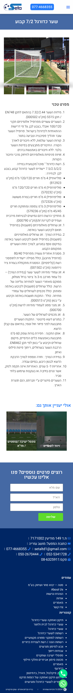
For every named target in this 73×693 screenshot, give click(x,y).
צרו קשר (58, 607)
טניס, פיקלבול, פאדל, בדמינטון (44, 673)
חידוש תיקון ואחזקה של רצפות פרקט (41, 677)
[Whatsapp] (63, 683)
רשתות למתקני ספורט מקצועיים (44, 638)
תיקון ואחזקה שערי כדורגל (47, 620)
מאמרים (58, 602)
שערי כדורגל (55, 629)
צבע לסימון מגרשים (51, 646)
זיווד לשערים (51, 446)
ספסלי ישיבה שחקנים (18, 414)
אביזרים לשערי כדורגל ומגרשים (54, 416)
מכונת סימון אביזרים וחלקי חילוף (43, 660)
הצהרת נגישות (54, 594)
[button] (68, 7)
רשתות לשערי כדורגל (50, 633)
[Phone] (63, 673)
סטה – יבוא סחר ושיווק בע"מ (45, 585)
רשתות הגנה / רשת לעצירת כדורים (42, 642)
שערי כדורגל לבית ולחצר (48, 624)
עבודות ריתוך (55, 651)
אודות (59, 598)
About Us (57, 589)
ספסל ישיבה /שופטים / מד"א (21, 444)
